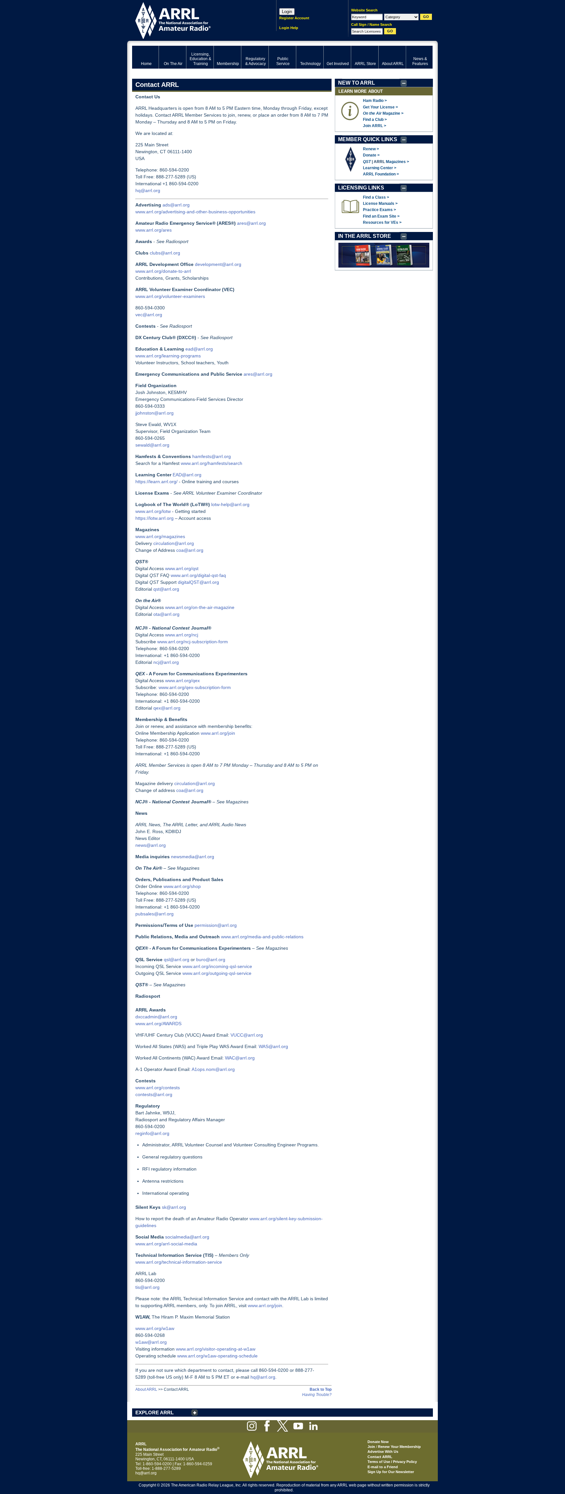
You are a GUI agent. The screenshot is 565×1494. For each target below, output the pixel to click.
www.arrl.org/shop (182, 886)
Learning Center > (379, 168)
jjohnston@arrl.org (154, 413)
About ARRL (146, 1389)
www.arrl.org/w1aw (154, 1328)
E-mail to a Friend (383, 1467)
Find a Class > (376, 197)
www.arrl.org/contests (157, 1087)
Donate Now (378, 1442)
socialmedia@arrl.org (187, 1237)
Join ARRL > (374, 125)
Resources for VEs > (382, 222)
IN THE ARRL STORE (364, 236)
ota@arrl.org (166, 614)
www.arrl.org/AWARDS (158, 1023)
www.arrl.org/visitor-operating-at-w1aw (215, 1349)
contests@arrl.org (153, 1094)
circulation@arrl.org (173, 543)
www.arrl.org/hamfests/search (211, 463)
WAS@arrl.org (273, 1046)
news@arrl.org (150, 845)
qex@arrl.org (166, 708)
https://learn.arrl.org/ (156, 481)
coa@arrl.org (189, 550)
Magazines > (397, 161)
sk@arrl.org (174, 1207)
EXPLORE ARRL (154, 1412)
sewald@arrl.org (152, 445)
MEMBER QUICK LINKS (367, 139)
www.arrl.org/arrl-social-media (166, 1243)
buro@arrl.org (210, 959)
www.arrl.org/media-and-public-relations (262, 936)
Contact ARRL (380, 1457)
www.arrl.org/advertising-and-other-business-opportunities (195, 211)
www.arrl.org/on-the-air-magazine (199, 607)
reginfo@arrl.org (152, 1133)
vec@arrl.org (148, 314)
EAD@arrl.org (187, 474)
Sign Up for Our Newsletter (391, 1472)
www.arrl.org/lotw (153, 511)
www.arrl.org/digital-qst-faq (198, 575)
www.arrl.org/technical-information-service (178, 1262)
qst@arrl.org (166, 589)
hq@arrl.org (147, 190)
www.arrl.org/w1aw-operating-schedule (217, 1355)
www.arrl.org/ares (153, 230)
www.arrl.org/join (218, 733)
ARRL (196, 20)
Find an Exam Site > (381, 216)
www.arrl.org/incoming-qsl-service (217, 966)
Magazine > (383, 113)
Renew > (371, 149)
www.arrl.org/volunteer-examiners (170, 296)
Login (287, 11)
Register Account (294, 18)
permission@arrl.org (216, 925)
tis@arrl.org (147, 1287)
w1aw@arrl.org (151, 1342)
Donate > (371, 155)
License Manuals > (380, 203)
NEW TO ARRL (356, 83)
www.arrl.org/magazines (160, 536)
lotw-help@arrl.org (230, 504)
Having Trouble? (317, 1394)
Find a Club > (375, 119)
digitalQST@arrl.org (198, 582)
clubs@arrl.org (165, 252)
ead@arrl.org (199, 349)
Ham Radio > (375, 100)
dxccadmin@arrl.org (156, 1016)
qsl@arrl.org (176, 959)
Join (371, 1447)
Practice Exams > (379, 209)
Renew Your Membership (399, 1447)
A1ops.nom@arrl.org (213, 1069)
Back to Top (321, 1389)
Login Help (288, 28)
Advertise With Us (383, 1451)
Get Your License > (380, 107)
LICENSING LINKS (361, 187)
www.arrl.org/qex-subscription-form (195, 687)
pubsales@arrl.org (154, 913)
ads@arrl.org (176, 204)
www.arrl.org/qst (181, 568)
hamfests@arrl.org (211, 456)
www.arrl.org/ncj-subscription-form (192, 641)
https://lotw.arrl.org (154, 518)
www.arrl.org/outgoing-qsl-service (216, 973)
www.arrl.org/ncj (181, 634)
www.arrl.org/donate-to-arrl (163, 271)
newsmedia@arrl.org (192, 856)
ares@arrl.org (251, 223)
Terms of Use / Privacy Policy (392, 1462)
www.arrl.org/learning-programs (168, 355)
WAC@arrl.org (240, 1057)
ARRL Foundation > (381, 174)
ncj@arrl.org (166, 662)
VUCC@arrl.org (247, 1035)
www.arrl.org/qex (182, 680)
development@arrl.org (218, 264)
